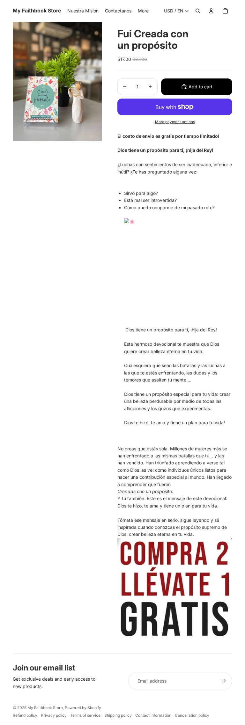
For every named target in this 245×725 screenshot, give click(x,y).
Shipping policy (118, 715)
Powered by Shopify (83, 707)
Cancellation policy (192, 715)
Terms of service (85, 715)
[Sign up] (223, 681)
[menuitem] (143, 11)
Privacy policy (54, 715)
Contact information (153, 715)
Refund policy (25, 715)
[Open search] (198, 11)
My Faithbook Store (45, 707)
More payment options (175, 122)
